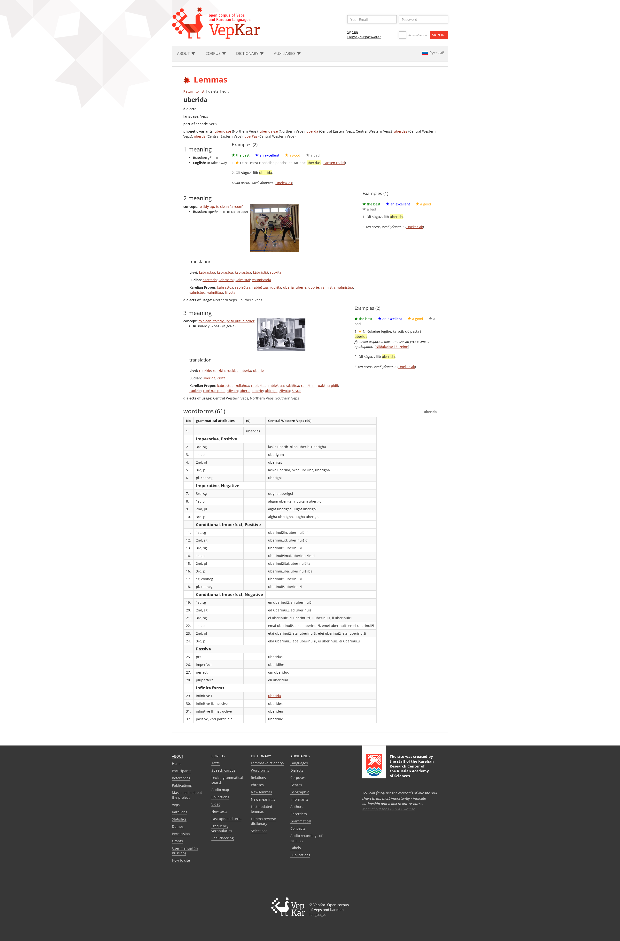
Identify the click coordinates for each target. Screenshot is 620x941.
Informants (299, 799)
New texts (219, 811)
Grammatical (300, 821)
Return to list (193, 91)
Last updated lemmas (261, 809)
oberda (200, 136)
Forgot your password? (364, 37)
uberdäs (400, 131)
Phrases (257, 785)
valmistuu (197, 292)
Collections (220, 797)
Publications (182, 785)
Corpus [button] (213, 53)
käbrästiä (260, 272)
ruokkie (233, 370)
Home (176, 763)
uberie (301, 287)
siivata (232, 390)
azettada (210, 280)
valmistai (243, 280)
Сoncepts (297, 828)
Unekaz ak (284, 183)
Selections (259, 830)
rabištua (308, 385)
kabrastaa (207, 272)
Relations (258, 777)
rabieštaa (242, 287)
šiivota (230, 292)
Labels (295, 847)
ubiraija (271, 390)
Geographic (299, 792)
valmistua (345, 287)
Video (215, 804)
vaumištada (261, 280)
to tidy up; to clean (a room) (221, 206)
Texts (215, 763)
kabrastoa (225, 272)
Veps (176, 804)
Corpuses (298, 777)
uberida (209, 378)
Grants (177, 841)
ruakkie (205, 370)
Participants (181, 770)
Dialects (296, 770)
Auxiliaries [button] (285, 53)
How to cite (181, 860)
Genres (296, 785)
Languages (299, 763)
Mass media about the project (187, 795)
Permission (181, 833)
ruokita (275, 272)
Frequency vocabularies (221, 828)
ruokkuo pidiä (214, 390)
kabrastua (243, 272)
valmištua (215, 292)
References (181, 778)
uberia (288, 287)
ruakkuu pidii (327, 385)
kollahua (242, 385)
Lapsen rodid (334, 162)
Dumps (178, 826)
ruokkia (219, 370)
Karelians (179, 812)
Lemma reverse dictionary (263, 821)
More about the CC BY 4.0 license (388, 808)
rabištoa (292, 385)
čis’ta (221, 378)
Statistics (179, 819)
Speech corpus (223, 770)
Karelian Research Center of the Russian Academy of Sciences (412, 768)
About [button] (184, 53)
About (177, 756)
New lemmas (261, 792)
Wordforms (260, 770)
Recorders (298, 814)
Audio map (220, 789)
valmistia (328, 287)
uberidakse (269, 131)
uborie (313, 287)
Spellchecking (222, 838)
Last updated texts (226, 818)
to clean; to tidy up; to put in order (227, 321)
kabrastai (226, 280)
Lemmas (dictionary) (267, 763)
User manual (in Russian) (185, 850)
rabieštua (260, 287)
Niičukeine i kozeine (392, 346)
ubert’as (250, 136)
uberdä (312, 131)
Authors (296, 806)
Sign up (352, 32)
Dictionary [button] (247, 53)
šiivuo (296, 390)
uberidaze (223, 131)
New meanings (263, 799)
